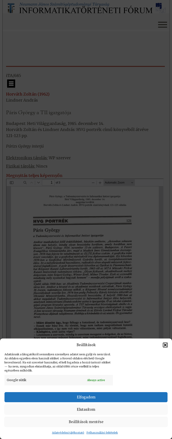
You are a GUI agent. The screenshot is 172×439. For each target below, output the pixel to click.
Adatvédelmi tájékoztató (68, 432)
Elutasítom (86, 409)
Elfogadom (86, 397)
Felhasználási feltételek (102, 432)
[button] (165, 345)
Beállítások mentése (86, 422)
